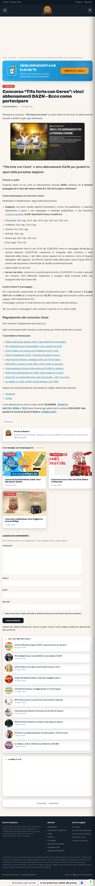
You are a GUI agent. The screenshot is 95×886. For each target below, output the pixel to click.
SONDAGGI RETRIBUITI (56, 851)
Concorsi (13, 58)
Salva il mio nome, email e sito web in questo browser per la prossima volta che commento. (43, 613)
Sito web (6, 602)
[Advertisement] (47, 35)
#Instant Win (8, 422)
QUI (44, 323)
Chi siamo (76, 827)
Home (4, 58)
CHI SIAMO (52, 841)
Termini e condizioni (80, 841)
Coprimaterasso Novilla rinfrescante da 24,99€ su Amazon (34, 368)
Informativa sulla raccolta (24, 883)
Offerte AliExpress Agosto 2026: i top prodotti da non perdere (35, 342)
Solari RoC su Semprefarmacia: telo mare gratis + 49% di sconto (37, 377)
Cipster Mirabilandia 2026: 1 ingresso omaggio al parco (32, 355)
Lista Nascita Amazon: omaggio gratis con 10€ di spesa (33, 359)
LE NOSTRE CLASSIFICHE (57, 830)
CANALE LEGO (48, 412)
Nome (5, 578)
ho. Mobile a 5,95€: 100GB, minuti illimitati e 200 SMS (32, 381)
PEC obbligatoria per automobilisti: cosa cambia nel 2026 (33, 346)
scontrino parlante (14, 214)
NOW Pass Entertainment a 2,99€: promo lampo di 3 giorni (34, 373)
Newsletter (88, 2)
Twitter (8, 398)
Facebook (10, 394)
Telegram (78, 2)
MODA (16, 408)
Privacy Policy (41, 803)
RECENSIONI (52, 827)
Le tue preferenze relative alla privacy (58, 883)
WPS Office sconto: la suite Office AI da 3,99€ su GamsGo (34, 364)
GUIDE (50, 834)
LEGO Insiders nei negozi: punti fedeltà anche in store (31, 351)
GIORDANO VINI (53, 847)
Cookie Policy (53, 803)
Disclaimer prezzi (78, 837)
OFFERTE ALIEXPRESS (56, 844)
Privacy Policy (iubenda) (81, 830)
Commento (7, 546)
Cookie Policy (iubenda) (81, 834)
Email (5, 590)
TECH (25, 408)
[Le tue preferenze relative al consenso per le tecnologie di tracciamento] (90, 881)
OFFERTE (51, 837)
